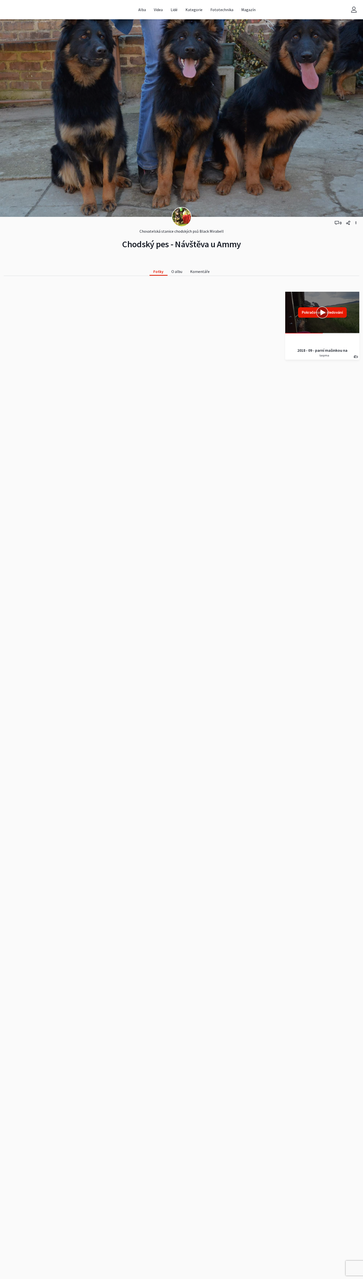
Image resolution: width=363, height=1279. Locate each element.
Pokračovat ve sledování (322, 312)
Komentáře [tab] (200, 271)
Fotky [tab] (158, 271)
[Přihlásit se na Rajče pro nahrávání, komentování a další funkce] (354, 9)
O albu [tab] (176, 271)
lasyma (324, 355)
